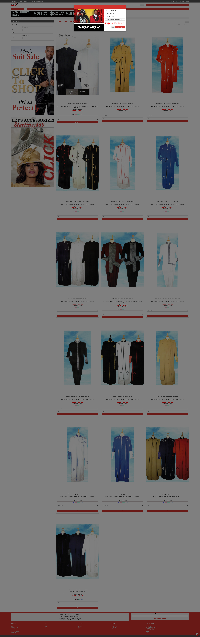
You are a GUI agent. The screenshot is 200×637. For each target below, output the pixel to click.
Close (113, 27)
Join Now (120, 27)
